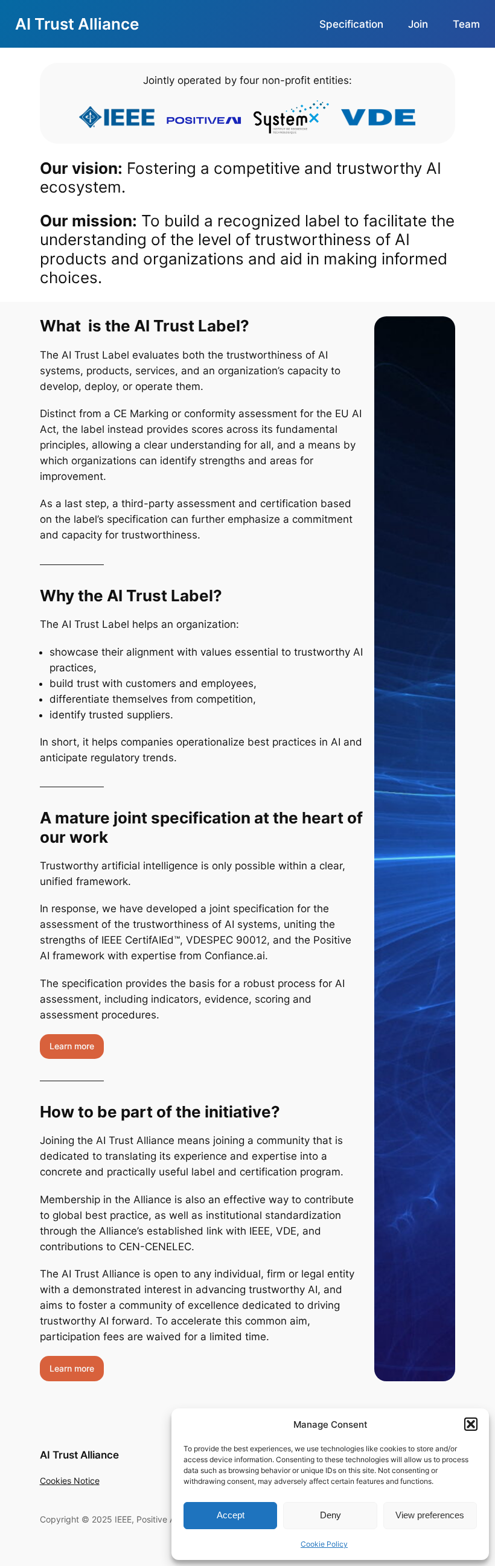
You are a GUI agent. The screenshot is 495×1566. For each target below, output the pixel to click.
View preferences (429, 1515)
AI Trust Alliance (77, 23)
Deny (330, 1515)
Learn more (72, 1046)
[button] (471, 1424)
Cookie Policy (324, 1543)
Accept (230, 1515)
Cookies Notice (70, 1480)
